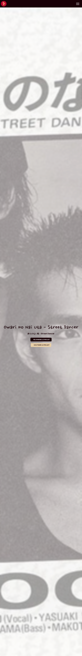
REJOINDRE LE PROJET (41, 339)
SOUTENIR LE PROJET (42, 345)
